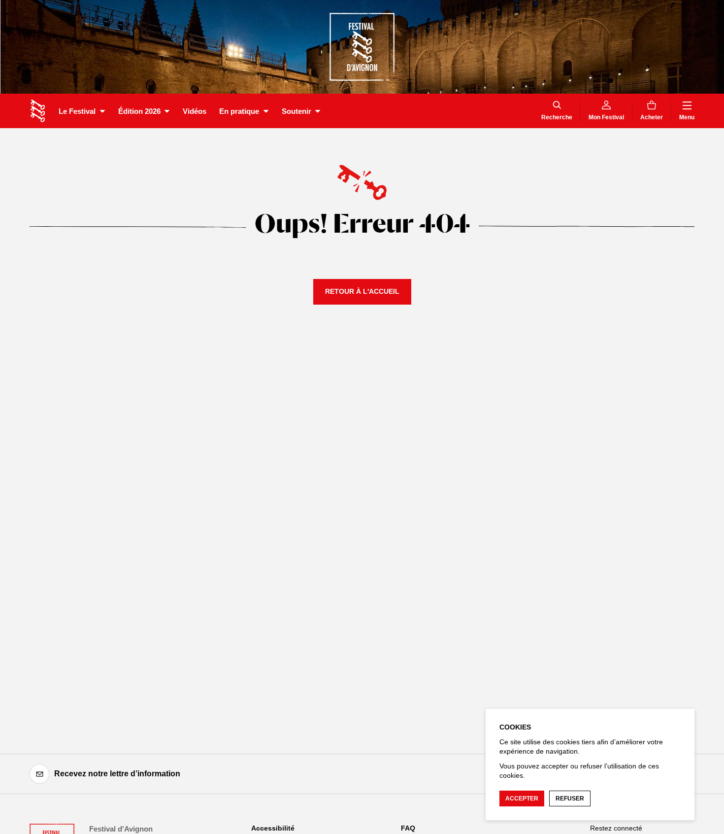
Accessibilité (273, 828)
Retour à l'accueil (362, 291)
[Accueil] (38, 111)
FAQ (408, 828)
